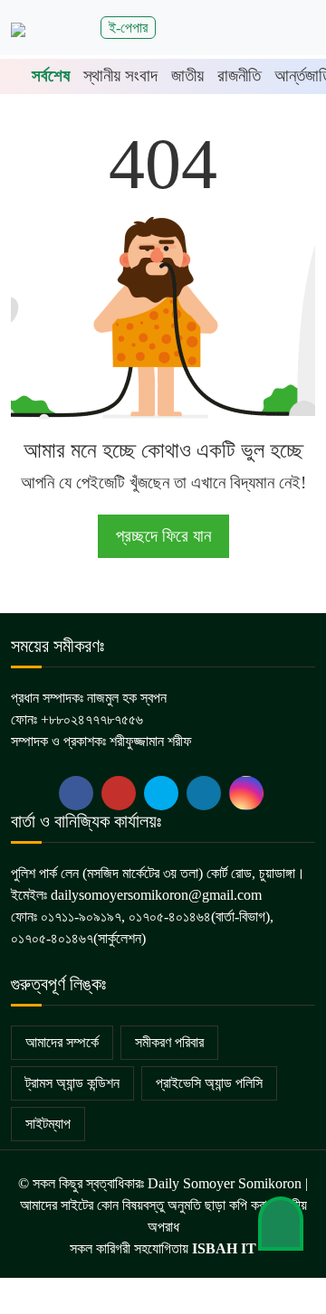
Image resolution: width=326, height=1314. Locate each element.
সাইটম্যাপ (48, 1123)
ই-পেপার (128, 27)
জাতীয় (187, 75)
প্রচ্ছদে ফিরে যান (163, 535)
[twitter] (118, 793)
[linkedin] (204, 793)
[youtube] (161, 793)
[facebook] (76, 793)
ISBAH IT (224, 1248)
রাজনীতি (239, 75)
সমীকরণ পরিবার (169, 1042)
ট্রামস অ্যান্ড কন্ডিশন (72, 1083)
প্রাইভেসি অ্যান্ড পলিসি (209, 1083)
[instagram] (246, 793)
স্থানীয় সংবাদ (120, 75)
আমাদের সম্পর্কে (62, 1042)
